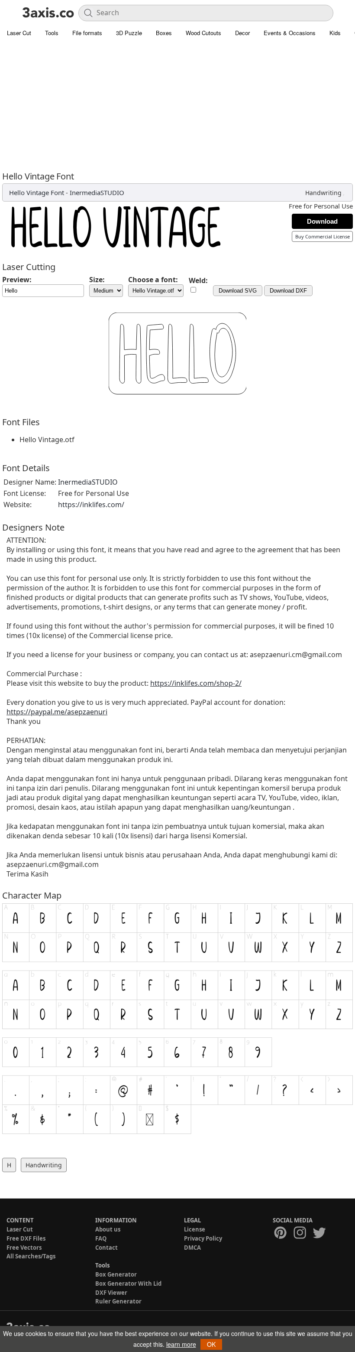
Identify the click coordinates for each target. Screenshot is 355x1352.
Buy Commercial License (322, 236)
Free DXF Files (25, 1238)
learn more (181, 1344)
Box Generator (116, 1274)
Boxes (164, 33)
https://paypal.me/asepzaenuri (56, 712)
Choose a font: (153, 279)
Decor (242, 33)
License (194, 1229)
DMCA (192, 1247)
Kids (335, 33)
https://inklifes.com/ (91, 504)
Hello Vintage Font (36, 192)
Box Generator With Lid (128, 1283)
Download (322, 221)
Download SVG (238, 290)
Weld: (198, 280)
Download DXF (288, 290)
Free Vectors (24, 1247)
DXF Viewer (111, 1293)
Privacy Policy (203, 1238)
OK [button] (211, 1344)
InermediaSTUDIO (97, 192)
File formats (87, 33)
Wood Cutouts (203, 33)
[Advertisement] (177, 106)
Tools (51, 33)
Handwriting (323, 193)
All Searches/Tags (30, 1256)
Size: (97, 279)
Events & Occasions (290, 33)
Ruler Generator (118, 1301)
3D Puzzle (129, 33)
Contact (106, 1247)
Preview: (17, 279)
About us (107, 1229)
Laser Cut (19, 33)
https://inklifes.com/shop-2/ (196, 683)
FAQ (100, 1238)
